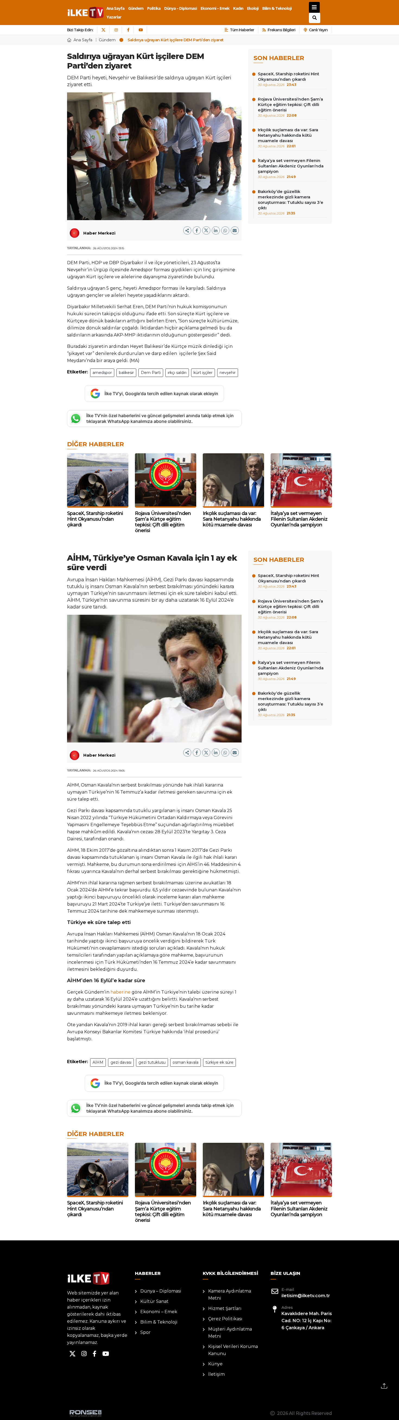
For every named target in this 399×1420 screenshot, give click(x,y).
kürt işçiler (203, 372)
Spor (145, 1332)
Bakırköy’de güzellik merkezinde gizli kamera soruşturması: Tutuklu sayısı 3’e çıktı (290, 202)
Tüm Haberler (242, 29)
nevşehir (228, 372)
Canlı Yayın (318, 29)
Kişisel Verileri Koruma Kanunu (233, 1350)
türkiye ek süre (219, 1062)
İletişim (216, 1374)
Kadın (238, 8)
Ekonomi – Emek (215, 8)
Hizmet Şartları (225, 1308)
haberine (120, 992)
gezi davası (120, 1062)
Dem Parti (151, 372)
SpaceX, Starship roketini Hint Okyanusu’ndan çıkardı (288, 79)
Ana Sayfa (115, 8)
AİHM (98, 1062)
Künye (215, 1363)
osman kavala (185, 1062)
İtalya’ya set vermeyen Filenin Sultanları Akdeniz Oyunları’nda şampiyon (291, 168)
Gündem (135, 8)
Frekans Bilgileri (281, 29)
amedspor (102, 372)
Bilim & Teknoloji (277, 8)
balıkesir (126, 372)
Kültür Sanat (154, 1301)
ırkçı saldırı (177, 372)
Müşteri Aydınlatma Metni (230, 1333)
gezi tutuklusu (152, 1062)
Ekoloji (252, 8)
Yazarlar (113, 17)
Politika (153, 8)
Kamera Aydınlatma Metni (229, 1294)
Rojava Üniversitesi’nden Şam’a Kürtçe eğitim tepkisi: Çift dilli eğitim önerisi (290, 106)
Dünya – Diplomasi (180, 8)
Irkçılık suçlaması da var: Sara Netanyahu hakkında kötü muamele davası (288, 137)
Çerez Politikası (225, 1318)
